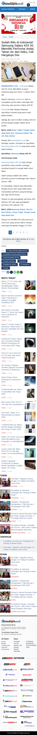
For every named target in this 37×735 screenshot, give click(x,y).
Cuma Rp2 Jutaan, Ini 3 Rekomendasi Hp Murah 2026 (10, 415)
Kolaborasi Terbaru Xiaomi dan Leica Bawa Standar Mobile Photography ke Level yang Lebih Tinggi (11, 342)
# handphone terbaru (9, 265)
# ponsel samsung (8, 261)
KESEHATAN (30, 643)
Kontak (3, 642)
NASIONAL (17, 651)
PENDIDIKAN (22, 9)
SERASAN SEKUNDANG (7, 9)
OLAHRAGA (29, 642)
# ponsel (5, 268)
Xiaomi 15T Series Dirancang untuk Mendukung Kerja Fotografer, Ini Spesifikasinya (12, 439)
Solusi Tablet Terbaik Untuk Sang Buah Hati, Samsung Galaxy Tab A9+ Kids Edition (18, 133)
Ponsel (4, 109)
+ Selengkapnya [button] (29, 726)
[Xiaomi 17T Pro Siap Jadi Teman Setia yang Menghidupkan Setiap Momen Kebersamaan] (30, 285)
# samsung (22, 261)
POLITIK (16, 644)
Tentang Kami (5, 646)
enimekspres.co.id (18, 140)
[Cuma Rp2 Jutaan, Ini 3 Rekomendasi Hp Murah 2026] (30, 416)
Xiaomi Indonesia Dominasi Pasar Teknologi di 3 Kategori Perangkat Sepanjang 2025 (11, 299)
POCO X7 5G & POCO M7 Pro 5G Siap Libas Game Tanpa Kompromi (11, 355)
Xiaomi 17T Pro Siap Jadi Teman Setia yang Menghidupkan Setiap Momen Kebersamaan (11, 284)
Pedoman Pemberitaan (5, 648)
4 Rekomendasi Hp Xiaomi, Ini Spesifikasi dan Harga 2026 (11, 391)
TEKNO (11, 37)
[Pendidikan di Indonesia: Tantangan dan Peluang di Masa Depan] (5, 494)
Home (5, 37)
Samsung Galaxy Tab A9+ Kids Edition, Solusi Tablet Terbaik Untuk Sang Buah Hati (18, 212)
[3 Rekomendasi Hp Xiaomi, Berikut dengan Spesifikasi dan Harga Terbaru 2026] (30, 428)
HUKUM (16, 649)
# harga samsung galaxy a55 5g (17, 251)
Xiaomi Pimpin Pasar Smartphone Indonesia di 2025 (11, 379)
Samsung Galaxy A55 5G (11, 146)
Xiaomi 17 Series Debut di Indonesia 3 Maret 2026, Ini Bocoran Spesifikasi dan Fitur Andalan (12, 327)
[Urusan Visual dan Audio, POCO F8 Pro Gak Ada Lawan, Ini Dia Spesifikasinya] (30, 453)
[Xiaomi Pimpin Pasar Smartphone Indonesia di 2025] (30, 381)
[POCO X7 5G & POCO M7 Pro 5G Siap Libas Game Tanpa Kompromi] (30, 357)
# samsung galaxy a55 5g (11, 258)
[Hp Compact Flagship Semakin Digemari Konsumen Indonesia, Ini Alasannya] (30, 369)
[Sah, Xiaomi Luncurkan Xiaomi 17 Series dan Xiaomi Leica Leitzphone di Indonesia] (30, 314)
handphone (20, 99)
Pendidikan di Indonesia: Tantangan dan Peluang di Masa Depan (23, 492)
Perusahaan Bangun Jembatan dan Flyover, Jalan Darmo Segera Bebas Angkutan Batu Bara (24, 527)
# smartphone (25, 265)
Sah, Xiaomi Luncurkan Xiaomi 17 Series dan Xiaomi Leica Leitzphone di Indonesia (12, 313)
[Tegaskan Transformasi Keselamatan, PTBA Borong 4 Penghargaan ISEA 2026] (5, 506)
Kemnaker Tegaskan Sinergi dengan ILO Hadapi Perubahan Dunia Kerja (23, 481)
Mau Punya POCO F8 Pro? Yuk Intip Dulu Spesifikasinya (12, 403)
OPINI (27, 647)
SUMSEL (16, 647)
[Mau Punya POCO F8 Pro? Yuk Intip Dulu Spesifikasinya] (30, 405)
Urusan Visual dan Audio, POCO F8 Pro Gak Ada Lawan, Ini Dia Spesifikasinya (12, 451)
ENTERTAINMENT (31, 645)
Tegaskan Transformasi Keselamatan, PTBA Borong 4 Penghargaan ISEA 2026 (22, 504)
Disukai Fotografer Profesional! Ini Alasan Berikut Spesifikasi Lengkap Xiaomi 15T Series (12, 464)
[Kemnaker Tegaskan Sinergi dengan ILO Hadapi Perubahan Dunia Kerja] (5, 482)
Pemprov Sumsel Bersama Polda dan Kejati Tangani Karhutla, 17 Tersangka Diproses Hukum (24, 515)
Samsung (24, 86)
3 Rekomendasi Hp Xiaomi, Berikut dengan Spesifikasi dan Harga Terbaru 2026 (11, 427)
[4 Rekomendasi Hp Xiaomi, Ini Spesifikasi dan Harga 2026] (30, 393)
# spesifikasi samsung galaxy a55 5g (14, 254)
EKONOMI (32, 9)
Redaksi (3, 644)
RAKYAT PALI (18, 646)
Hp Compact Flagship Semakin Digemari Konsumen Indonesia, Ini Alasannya (12, 367)
